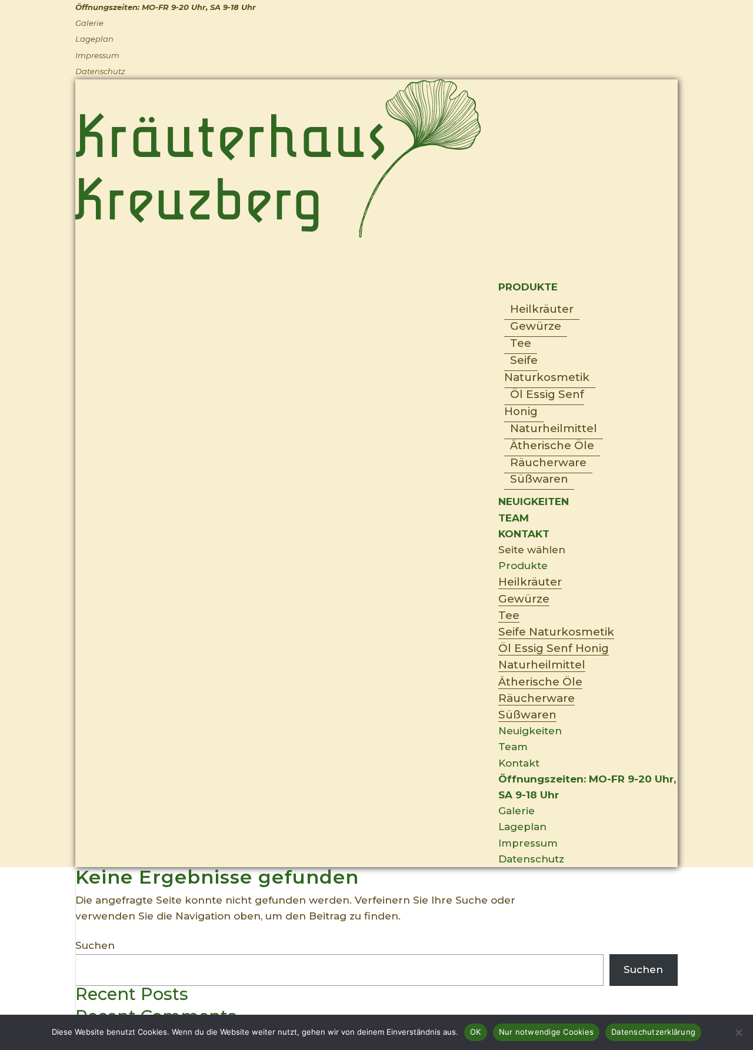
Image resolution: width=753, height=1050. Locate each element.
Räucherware (548, 462)
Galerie (89, 23)
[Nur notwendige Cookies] (738, 1032)
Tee (520, 343)
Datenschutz (100, 71)
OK (475, 1031)
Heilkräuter (542, 309)
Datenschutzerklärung (653, 1031)
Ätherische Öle (552, 445)
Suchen (95, 945)
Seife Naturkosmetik (546, 368)
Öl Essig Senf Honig (544, 402)
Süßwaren (539, 479)
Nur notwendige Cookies (546, 1031)
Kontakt (518, 763)
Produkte (523, 565)
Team (513, 747)
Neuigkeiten (533, 501)
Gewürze (535, 326)
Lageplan (94, 39)
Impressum (97, 55)
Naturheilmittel (553, 428)
